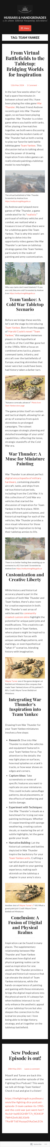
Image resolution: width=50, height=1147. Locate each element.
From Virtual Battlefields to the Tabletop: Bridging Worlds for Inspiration (25, 63)
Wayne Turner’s (26, 905)
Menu (26, 28)
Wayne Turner (11, 681)
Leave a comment (32, 1069)
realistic (31, 214)
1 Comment (32, 85)
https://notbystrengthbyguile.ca (18, 201)
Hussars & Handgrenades (25, 17)
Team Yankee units (19, 857)
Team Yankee (28, 145)
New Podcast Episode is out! (25, 1055)
